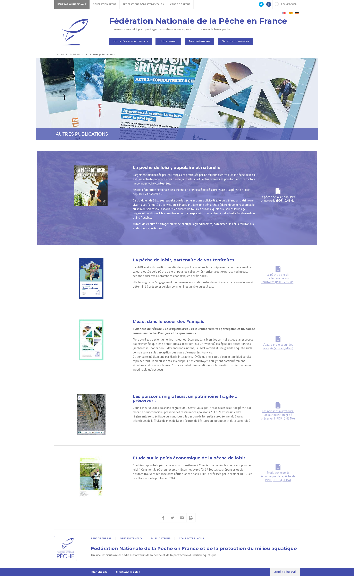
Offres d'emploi (131, 538)
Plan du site (99, 572)
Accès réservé (285, 572)
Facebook (163, 517)
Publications (160, 538)
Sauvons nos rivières (235, 41)
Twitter (172, 517)
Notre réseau (168, 41)
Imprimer (190, 517)
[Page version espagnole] (291, 13)
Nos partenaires (199, 41)
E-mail (181, 517)
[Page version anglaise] (284, 13)
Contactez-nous (191, 538)
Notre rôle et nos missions (130, 41)
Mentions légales (128, 572)
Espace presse (101, 538)
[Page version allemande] (297, 13)
